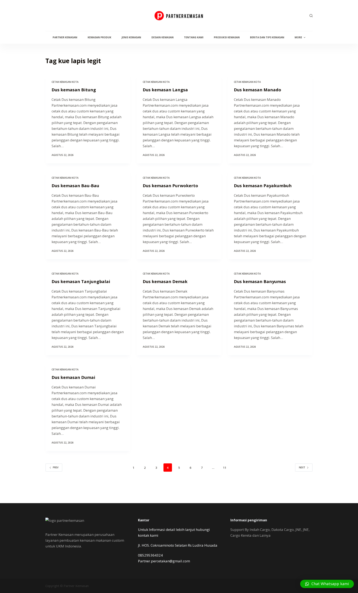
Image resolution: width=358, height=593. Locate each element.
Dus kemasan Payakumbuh (263, 185)
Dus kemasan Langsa (165, 90)
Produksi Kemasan (227, 37)
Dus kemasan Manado (257, 90)
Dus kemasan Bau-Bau (75, 185)
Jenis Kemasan (131, 37)
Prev (55, 467)
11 (224, 468)
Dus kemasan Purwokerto (170, 185)
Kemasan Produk (99, 37)
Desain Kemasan (162, 37)
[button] (327, 584)
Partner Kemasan (65, 37)
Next (302, 467)
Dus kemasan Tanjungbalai (81, 281)
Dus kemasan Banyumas (260, 281)
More (298, 37)
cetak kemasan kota (65, 82)
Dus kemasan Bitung (74, 90)
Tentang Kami (193, 37)
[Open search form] (311, 15)
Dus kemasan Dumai (73, 377)
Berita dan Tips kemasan (267, 37)
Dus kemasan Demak (165, 281)
